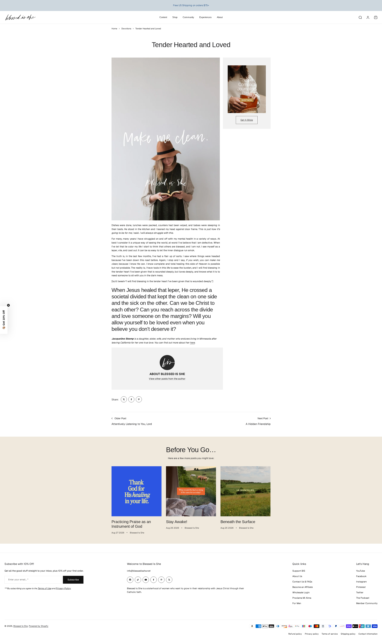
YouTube (360, 570)
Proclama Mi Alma (301, 597)
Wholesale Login (301, 592)
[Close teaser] (8, 305)
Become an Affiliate (302, 587)
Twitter (359, 592)
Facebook (361, 576)
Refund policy (295, 633)
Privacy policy (312, 633)
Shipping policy (348, 633)
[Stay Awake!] (191, 491)
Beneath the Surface (237, 521)
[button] (4, 320)
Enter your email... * (18, 579)
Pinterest (361, 587)
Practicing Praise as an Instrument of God (131, 524)
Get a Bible (246, 120)
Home (114, 28)
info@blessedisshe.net (139, 570)
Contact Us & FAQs (302, 581)
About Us (297, 576)
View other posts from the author (167, 378)
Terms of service (330, 633)
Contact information (367, 633)
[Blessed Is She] (20, 17)
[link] (124, 399)
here (192, 342)
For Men (296, 603)
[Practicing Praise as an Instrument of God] (137, 491)
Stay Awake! (176, 521)
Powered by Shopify (38, 626)
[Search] (360, 17)
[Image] (247, 89)
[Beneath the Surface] (245, 491)
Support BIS (298, 570)
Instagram (361, 581)
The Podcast (362, 597)
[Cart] (375, 17)
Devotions (126, 28)
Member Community (366, 603)
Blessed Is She (20, 626)
